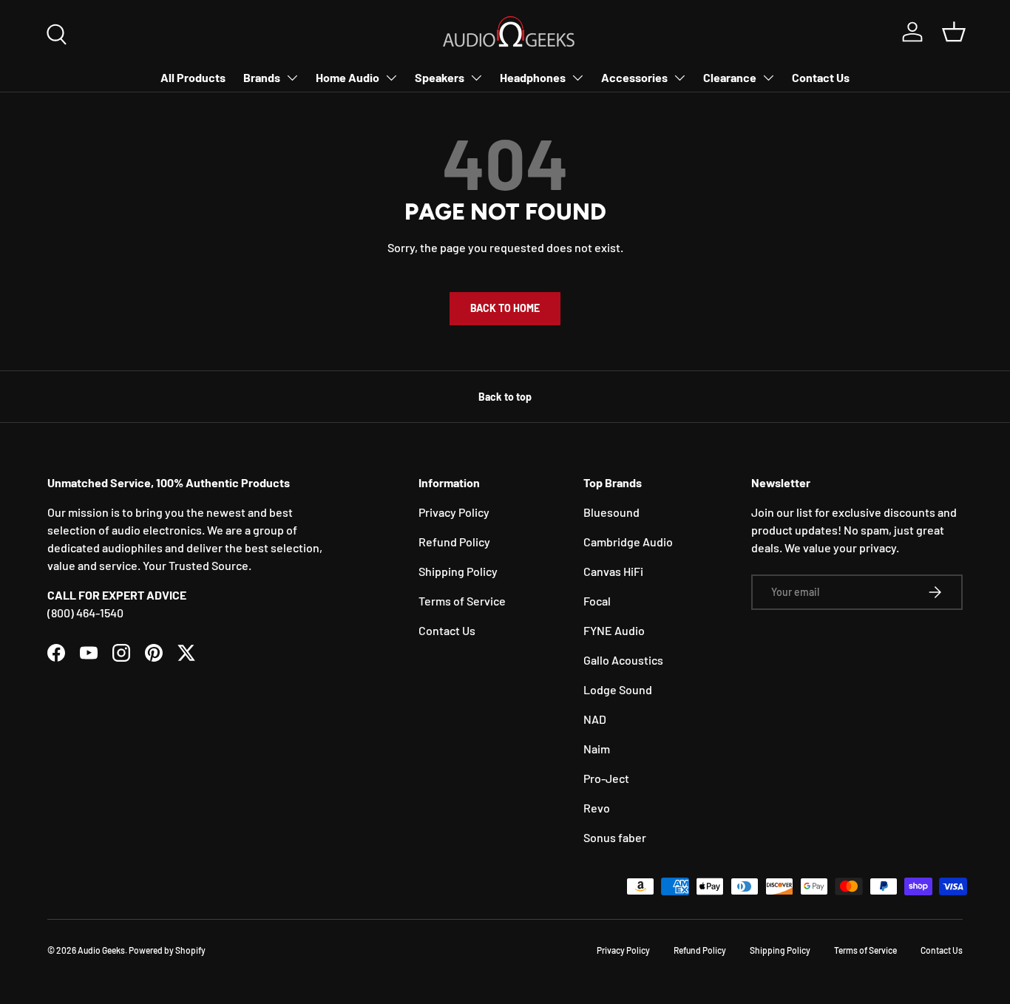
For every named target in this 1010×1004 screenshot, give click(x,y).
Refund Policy (454, 542)
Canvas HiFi (613, 571)
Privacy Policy (453, 512)
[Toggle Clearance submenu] (768, 78)
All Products (193, 77)
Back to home (505, 308)
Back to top (505, 396)
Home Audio (347, 77)
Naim (596, 749)
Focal (597, 601)
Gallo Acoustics (623, 660)
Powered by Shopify (167, 950)
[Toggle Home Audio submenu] (391, 78)
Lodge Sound (617, 689)
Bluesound (611, 512)
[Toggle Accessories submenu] (679, 78)
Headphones (533, 77)
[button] (954, 32)
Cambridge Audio (628, 542)
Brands (261, 77)
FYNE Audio (614, 630)
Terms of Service (462, 601)
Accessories (634, 77)
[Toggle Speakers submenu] (476, 78)
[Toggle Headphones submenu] (577, 78)
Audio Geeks (101, 950)
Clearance (729, 77)
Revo (596, 808)
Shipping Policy (458, 571)
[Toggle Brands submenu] (292, 78)
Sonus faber (614, 837)
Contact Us (821, 77)
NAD (594, 719)
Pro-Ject (606, 778)
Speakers (439, 77)
